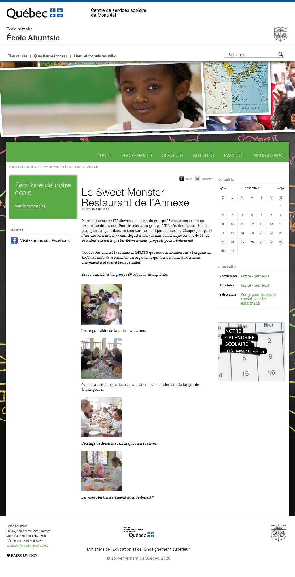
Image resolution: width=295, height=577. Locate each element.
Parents (234, 155)
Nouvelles (29, 166)
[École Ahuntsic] (281, 39)
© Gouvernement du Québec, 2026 (138, 558)
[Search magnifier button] (281, 54)
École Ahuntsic (33, 34)
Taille (189, 179)
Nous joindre (269, 155)
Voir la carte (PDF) (30, 206)
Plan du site (17, 56)
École (104, 155)
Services (172, 155)
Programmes (136, 155)
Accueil (14, 166)
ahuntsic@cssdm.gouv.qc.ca (27, 545)
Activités (203, 155)
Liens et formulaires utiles (95, 56)
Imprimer (207, 179)
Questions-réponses (50, 56)
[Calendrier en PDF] (251, 380)
